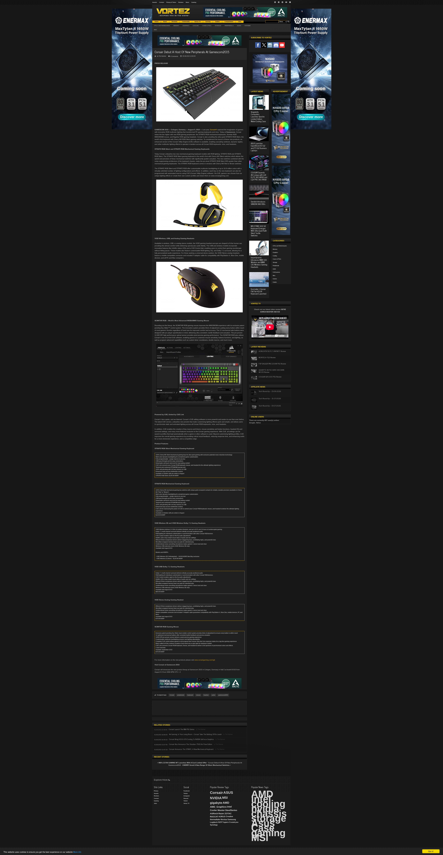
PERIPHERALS (229, 25)
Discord (186, 798)
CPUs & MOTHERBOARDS (162, 25)
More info (77, 851)
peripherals (180, 695)
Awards (154, 2)
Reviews (180, 2)
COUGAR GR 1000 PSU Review (270, 376)
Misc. (274, 275)
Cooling (275, 255)
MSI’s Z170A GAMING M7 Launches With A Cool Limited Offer (183, 763)
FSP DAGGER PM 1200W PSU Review (272, 363)
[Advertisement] (199, 708)
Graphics (275, 252)
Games (275, 278)
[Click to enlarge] (199, 68)
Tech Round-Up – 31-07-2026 (270, 398)
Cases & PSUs (277, 259)
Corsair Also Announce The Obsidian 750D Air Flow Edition (190, 744)
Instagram (187, 796)
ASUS (228, 792)
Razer (221, 813)
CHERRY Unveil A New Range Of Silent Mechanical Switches (205, 765)
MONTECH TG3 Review (267, 357)
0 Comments (174, 56)
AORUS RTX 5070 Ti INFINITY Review (272, 351)
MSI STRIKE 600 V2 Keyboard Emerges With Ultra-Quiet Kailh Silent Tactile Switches (259, 230)
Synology (214, 825)
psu (236, 822)
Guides (275, 282)
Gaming (193, 2)
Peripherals (276, 265)
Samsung (231, 819)
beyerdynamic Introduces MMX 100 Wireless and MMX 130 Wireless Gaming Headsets (259, 262)
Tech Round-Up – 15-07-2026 (270, 405)
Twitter (186, 793)
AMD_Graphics (218, 807)
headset (206, 695)
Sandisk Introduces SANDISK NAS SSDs (258, 203)
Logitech (214, 822)
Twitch (186, 801)
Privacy (156, 791)
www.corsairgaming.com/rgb (204, 660)
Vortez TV (186, 803)
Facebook (187, 791)
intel (229, 806)
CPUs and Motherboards (280, 246)
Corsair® (213, 130)
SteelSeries (231, 810)
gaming (268, 832)
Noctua (224, 819)
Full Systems (276, 272)
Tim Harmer (162, 56)
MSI (225, 797)
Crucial (232, 822)
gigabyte (216, 803)
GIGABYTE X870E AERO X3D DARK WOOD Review (271, 370)
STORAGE (218, 25)
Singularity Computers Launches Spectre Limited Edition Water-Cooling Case (258, 116)
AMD (226, 802)
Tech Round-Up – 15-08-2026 (270, 391)
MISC (155, 29)
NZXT (220, 822)
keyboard (190, 695)
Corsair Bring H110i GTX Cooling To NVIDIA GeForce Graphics (191, 739)
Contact (161, 2)
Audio (274, 269)
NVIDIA (216, 798)
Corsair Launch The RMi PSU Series (181, 729)
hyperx (226, 822)
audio (213, 695)
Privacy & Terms (171, 2)
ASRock (214, 813)
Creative (229, 816)
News (187, 2)
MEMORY (176, 25)
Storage (275, 262)
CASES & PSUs (206, 25)
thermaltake (215, 819)
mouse (198, 695)
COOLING (196, 25)
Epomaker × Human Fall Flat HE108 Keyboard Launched (258, 291)
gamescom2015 (223, 695)
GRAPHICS (186, 25)
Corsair (172, 695)
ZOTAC (228, 813)
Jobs (155, 803)
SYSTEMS (247, 25)
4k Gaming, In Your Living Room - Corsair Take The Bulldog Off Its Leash (195, 734)
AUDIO (239, 25)
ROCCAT (214, 816)
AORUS (222, 816)
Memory (275, 249)
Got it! (431, 851)
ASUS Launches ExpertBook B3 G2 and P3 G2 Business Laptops (259, 147)
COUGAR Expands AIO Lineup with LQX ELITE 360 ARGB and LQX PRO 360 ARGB (259, 176)
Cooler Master (217, 810)
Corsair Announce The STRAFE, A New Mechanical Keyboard (191, 749)
